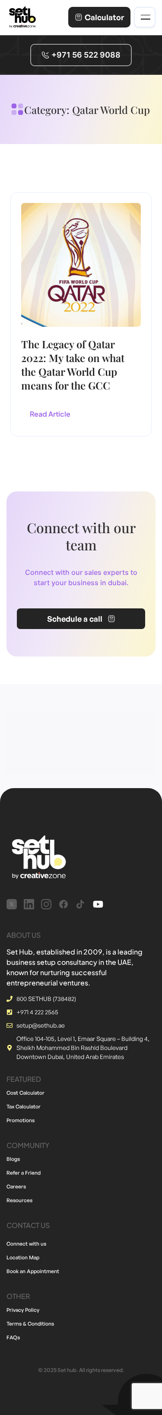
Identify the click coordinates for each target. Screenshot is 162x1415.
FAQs (13, 1337)
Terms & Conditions (30, 1323)
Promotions (20, 1120)
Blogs (13, 1159)
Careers (16, 1186)
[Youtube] (98, 904)
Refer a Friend (23, 1172)
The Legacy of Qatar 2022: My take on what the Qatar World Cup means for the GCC (72, 364)
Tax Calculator (23, 1106)
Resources (19, 1200)
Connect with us (26, 1243)
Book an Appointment (32, 1271)
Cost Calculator (25, 1093)
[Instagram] (46, 904)
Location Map (22, 1257)
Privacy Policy (22, 1310)
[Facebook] (63, 904)
